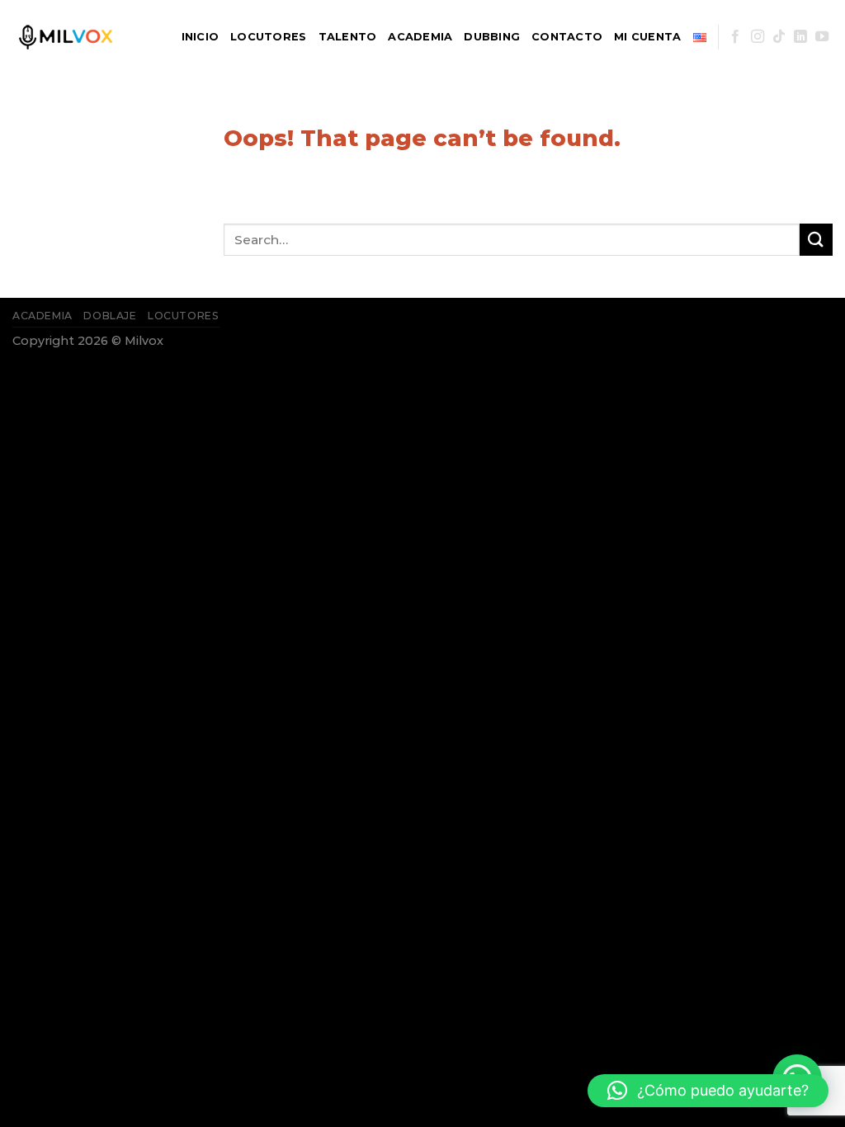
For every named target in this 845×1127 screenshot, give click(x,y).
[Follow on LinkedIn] (800, 37)
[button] (708, 1090)
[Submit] (816, 240)
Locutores (268, 37)
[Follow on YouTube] (821, 37)
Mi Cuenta (647, 37)
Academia (420, 37)
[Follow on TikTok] (779, 37)
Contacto (566, 37)
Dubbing (492, 37)
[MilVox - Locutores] (82, 37)
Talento (348, 37)
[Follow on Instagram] (757, 37)
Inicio (201, 37)
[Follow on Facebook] (735, 37)
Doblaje (109, 315)
